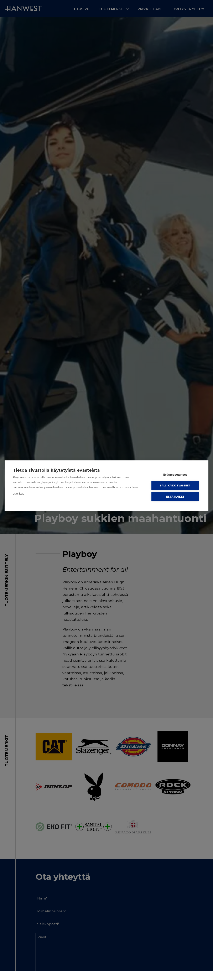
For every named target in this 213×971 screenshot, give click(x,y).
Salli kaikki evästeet (175, 485)
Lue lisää (18, 493)
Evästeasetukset (175, 474)
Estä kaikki (175, 496)
